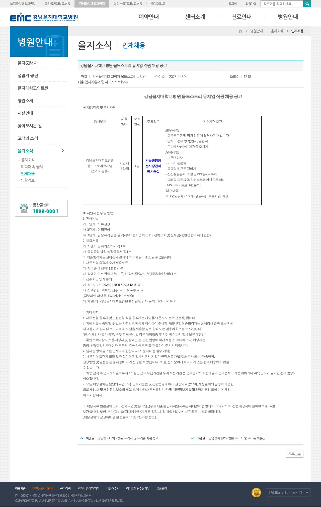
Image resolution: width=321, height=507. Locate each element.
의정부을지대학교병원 (128, 4)
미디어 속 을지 (32, 166)
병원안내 (288, 17)
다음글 (200, 438)
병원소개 (25, 100)
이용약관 (20, 488)
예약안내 (149, 17)
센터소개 (195, 17)
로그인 (233, 4)
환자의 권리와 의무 (88, 488)
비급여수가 (112, 488)
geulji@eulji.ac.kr (131, 290)
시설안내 (25, 113)
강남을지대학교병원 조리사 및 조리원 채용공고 (128, 438)
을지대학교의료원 (33, 88)
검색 (307, 4)
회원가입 (251, 4)
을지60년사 (28, 62)
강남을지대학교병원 (92, 4)
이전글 (90, 438)
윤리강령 (65, 488)
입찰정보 (27, 180)
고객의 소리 (28, 138)
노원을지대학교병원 (23, 4)
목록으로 (294, 454)
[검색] (286, 3)
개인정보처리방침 (42, 488)
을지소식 (25, 150)
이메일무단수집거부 (137, 488)
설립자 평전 (28, 75)
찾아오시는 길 (30, 125)
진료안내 (241, 17)
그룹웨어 (161, 488)
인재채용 (27, 173)
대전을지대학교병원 (57, 4)
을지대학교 (158, 4)
